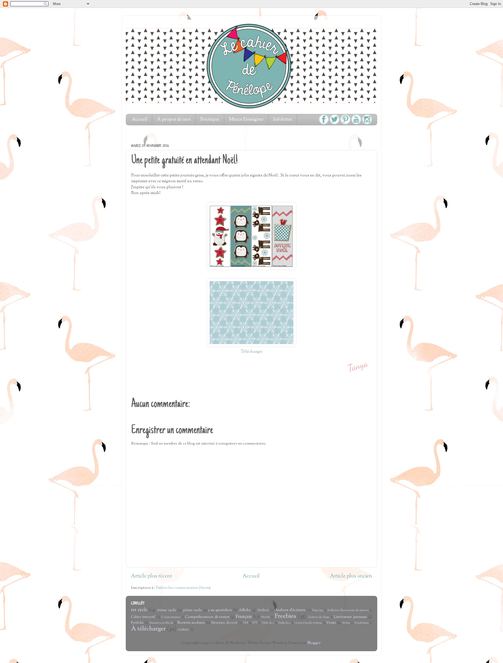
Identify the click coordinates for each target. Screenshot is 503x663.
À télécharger (148, 629)
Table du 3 (267, 623)
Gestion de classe (319, 617)
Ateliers (263, 610)
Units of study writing (308, 623)
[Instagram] (367, 123)
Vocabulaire (361, 623)
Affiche (245, 610)
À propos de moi (174, 119)
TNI (245, 623)
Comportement (171, 617)
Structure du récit (224, 623)
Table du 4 (284, 623)
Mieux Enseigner (246, 119)
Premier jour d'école (161, 623)
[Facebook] (324, 123)
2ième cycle (166, 610)
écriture (183, 629)
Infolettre (282, 119)
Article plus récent (151, 576)
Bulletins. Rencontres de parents (348, 610)
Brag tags (317, 610)
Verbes (346, 623)
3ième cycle (192, 610)
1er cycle (139, 610)
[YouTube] (356, 123)
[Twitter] (335, 123)
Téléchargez (252, 352)
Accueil (139, 119)
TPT (255, 623)
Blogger (314, 643)
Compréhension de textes (207, 617)
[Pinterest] (345, 123)
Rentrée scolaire (191, 622)
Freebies (285, 616)
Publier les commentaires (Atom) (183, 588)
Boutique (209, 119)
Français (244, 616)
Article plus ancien (351, 576)
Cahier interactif (143, 617)
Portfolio (137, 623)
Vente (331, 622)
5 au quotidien (220, 610)
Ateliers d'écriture (290, 610)
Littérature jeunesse (350, 617)
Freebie (265, 617)
